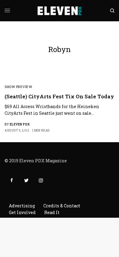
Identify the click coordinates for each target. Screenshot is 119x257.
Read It (52, 212)
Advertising (22, 206)
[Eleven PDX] (59, 10)
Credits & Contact (61, 206)
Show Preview (18, 86)
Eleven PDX (20, 124)
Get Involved (22, 212)
